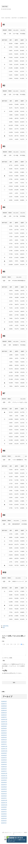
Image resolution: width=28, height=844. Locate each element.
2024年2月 (4, 768)
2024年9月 (4, 753)
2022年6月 (4, 813)
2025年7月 (4, 730)
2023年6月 (4, 786)
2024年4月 (4, 764)
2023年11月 (4, 775)
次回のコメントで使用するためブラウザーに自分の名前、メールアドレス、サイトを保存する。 (13, 666)
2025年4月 (4, 737)
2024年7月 (4, 757)
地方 (4, 627)
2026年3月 (4, 712)
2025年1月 (4, 744)
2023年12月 (4, 773)
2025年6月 (4, 733)
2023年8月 (4, 782)
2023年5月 (4, 789)
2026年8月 (4, 701)
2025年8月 (4, 728)
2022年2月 (4, 820)
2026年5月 (4, 708)
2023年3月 (4, 793)
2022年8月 (4, 809)
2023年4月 (4, 791)
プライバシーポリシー (17, 832)
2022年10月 (4, 804)
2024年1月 (4, 771)
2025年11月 (4, 721)
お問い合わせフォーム (6, 832)
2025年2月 (4, 742)
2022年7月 (4, 811)
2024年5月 (4, 762)
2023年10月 (4, 777)
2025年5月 (4, 735)
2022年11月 (4, 802)
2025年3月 (4, 739)
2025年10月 (4, 724)
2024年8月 (4, 755)
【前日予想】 (6, 625)
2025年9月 (4, 726)
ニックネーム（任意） (7, 657)
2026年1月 (4, 717)
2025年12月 (4, 719)
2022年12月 (4, 800)
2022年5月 (4, 816)
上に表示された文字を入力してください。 (12, 673)
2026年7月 (4, 703)
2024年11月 (4, 748)
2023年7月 (4, 784)
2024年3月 (4, 766)
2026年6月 (4, 706)
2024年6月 (4, 759)
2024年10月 (4, 750)
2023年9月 (4, 780)
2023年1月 (4, 798)
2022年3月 (4, 818)
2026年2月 (4, 715)
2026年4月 (4, 710)
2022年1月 (3, 822)
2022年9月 (4, 807)
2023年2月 (4, 795)
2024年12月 (4, 746)
